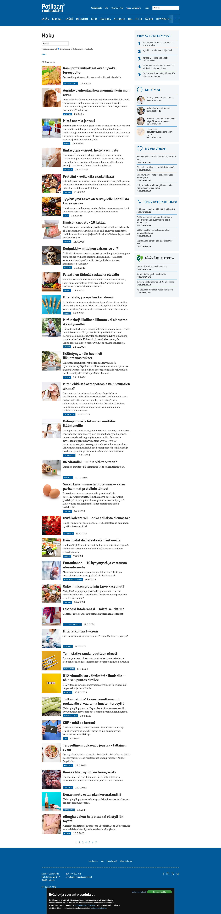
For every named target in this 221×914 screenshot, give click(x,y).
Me (106, 8)
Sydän (45, 18)
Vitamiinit (67, 692)
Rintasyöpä (68, 169)
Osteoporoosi (69, 414)
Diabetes (105, 18)
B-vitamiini (68, 477)
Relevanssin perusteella (83, 49)
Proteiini (67, 192)
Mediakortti (96, 8)
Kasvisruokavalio (70, 84)
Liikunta (67, 347)
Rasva (66, 216)
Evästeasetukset (139, 892)
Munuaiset (68, 647)
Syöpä (69, 18)
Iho (130, 18)
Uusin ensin (65, 49)
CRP (65, 738)
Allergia (119, 18)
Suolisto (67, 242)
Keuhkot (57, 18)
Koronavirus (69, 810)
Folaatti (67, 290)
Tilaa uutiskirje (133, 8)
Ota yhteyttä (117, 8)
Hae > (44, 54)
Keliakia (67, 313)
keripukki (67, 268)
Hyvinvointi (164, 18)
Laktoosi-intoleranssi (72, 624)
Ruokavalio (68, 765)
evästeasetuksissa (98, 908)
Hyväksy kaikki (159, 892)
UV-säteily (67, 114)
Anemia (66, 143)
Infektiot (82, 18)
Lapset (149, 18)
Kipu (94, 18)
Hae (147, 8)
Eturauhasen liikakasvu (73, 579)
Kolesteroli (68, 533)
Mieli (138, 18)
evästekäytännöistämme (85, 905)
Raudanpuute (69, 669)
